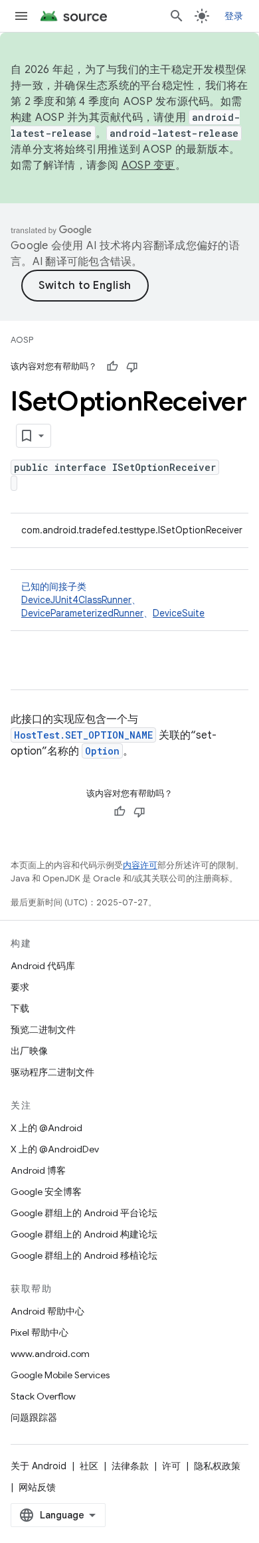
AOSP (22, 339)
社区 (89, 1466)
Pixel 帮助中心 (39, 1332)
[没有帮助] (132, 367)
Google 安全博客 (46, 1192)
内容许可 (140, 865)
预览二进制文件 (43, 1030)
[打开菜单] (21, 16)
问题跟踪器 (34, 1417)
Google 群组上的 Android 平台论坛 (84, 1213)
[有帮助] (112, 367)
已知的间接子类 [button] (113, 600)
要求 (20, 987)
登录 (234, 16)
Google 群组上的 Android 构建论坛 (84, 1234)
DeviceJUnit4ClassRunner (76, 600)
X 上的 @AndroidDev (55, 1149)
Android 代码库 (43, 966)
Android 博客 (38, 1170)
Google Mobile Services (60, 1375)
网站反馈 (37, 1487)
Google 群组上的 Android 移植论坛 (84, 1255)
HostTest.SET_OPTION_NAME (83, 735)
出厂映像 (29, 1051)
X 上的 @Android (46, 1128)
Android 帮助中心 (47, 1311)
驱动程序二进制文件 (52, 1072)
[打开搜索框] (177, 16)
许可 (171, 1466)
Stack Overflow (43, 1396)
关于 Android (38, 1466)
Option (102, 751)
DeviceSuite (179, 613)
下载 (20, 1008)
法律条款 (130, 1466)
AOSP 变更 (148, 165)
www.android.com (50, 1354)
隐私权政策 (217, 1466)
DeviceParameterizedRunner (82, 613)
